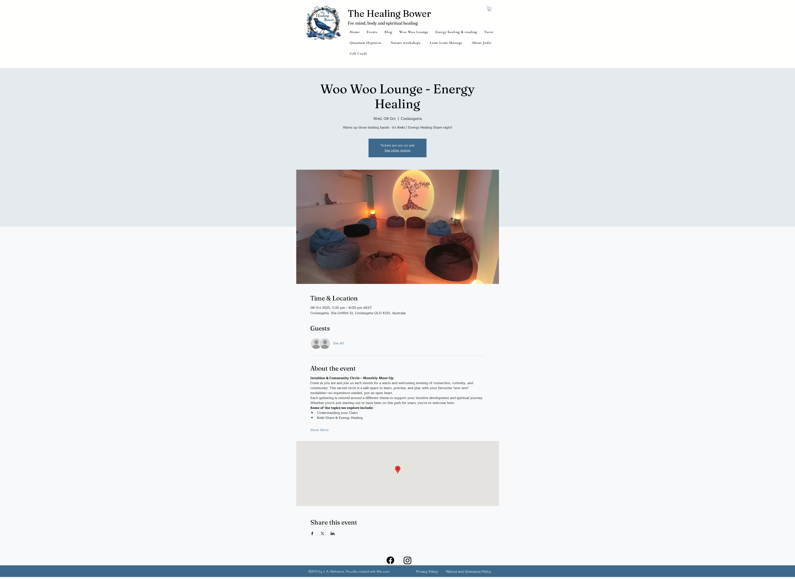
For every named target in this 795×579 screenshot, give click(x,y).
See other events (397, 150)
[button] (489, 8)
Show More (319, 430)
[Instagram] (407, 560)
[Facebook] (390, 560)
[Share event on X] (322, 533)
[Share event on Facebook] (312, 533)
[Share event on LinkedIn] (333, 533)
